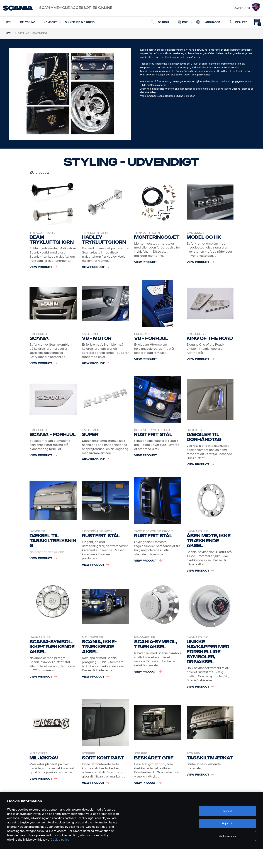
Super (90, 434)
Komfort (50, 22)
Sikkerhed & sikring (80, 22)
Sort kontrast (103, 758)
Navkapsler (197, 531)
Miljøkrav (44, 758)
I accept (227, 810)
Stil (9, 22)
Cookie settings (227, 836)
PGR (184, 22)
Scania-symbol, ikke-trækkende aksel (52, 646)
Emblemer (195, 232)
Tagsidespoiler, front (153, 531)
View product (41, 267)
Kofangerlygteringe (152, 430)
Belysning (27, 22)
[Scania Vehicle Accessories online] (18, 8)
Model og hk (204, 237)
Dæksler (194, 430)
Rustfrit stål (153, 434)
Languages (211, 22)
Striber (88, 753)
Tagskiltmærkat (210, 758)
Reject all (227, 823)
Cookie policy (59, 839)
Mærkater (39, 753)
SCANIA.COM (241, 7)
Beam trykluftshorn (52, 240)
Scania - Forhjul (53, 434)
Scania (39, 338)
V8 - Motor (96, 338)
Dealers (241, 22)
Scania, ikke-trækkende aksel (99, 646)
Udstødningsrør (97, 531)
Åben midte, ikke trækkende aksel (209, 540)
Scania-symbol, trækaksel (155, 644)
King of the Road (210, 338)
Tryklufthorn (42, 232)
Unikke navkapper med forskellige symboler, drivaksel (208, 651)
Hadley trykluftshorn (104, 240)
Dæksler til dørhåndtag (204, 437)
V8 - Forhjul (151, 338)
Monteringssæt (157, 237)
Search (163, 22)
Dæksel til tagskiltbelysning (53, 540)
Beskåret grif (154, 758)
